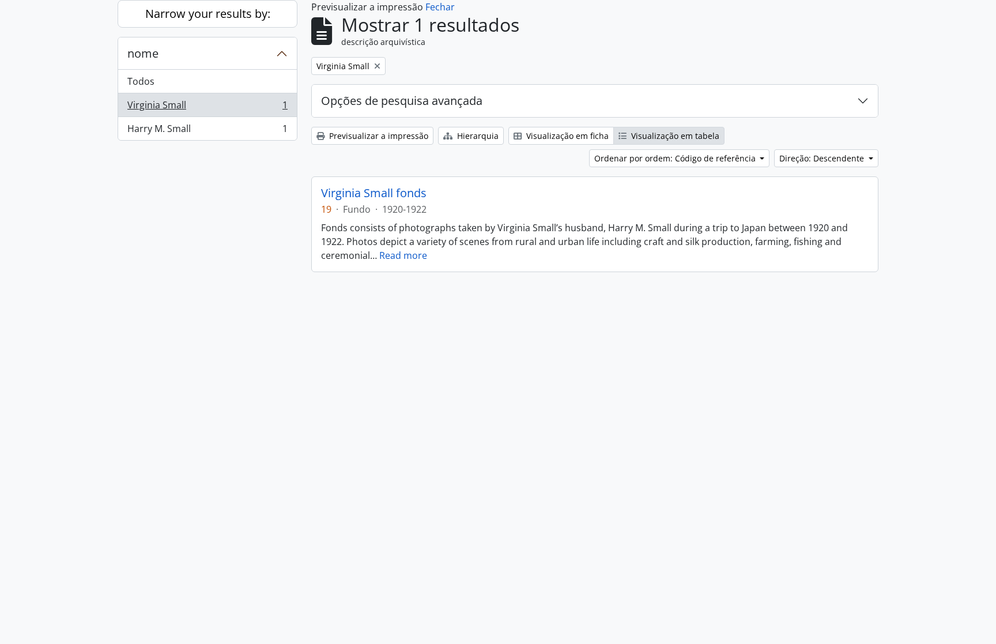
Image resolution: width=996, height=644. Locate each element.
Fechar (440, 7)
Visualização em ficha (566, 135)
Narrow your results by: (207, 13)
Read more (403, 255)
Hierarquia (477, 135)
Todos (140, 81)
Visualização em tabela (674, 135)
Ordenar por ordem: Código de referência (676, 158)
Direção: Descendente (822, 158)
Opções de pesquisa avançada (401, 100)
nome (143, 53)
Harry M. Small (207, 131)
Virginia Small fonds (374, 193)
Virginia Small (207, 108)
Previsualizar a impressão (377, 135)
